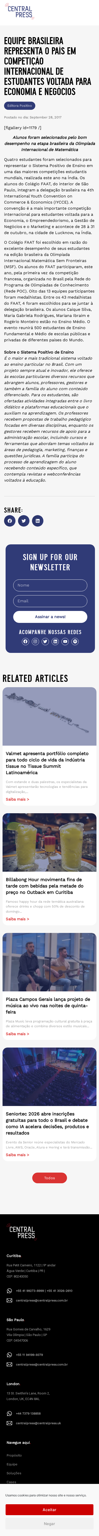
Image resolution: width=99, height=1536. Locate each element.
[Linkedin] (55, 641)
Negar (49, 1523)
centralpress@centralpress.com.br (42, 1300)
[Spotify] (75, 641)
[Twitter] (45, 641)
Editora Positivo (19, 105)
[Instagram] (35, 641)
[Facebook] (25, 641)
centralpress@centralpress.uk (38, 1423)
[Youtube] (65, 641)
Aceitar (49, 1509)
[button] (9, 521)
